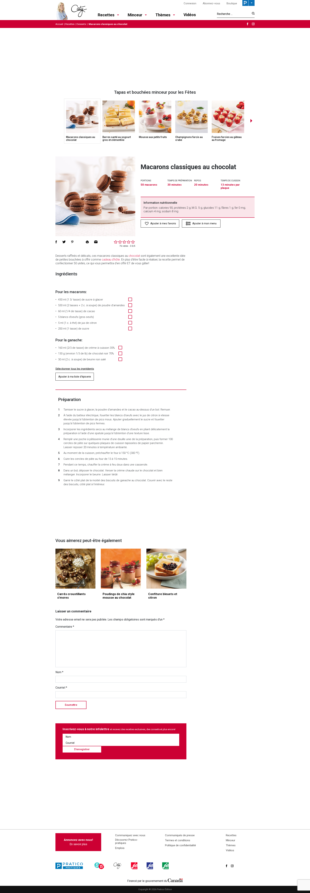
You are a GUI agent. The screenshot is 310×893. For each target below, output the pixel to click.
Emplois (120, 848)
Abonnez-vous (211, 3)
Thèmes (163, 15)
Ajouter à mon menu (204, 223)
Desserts (81, 24)
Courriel (61, 687)
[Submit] (252, 14)
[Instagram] (253, 24)
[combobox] (233, 13)
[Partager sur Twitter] (64, 241)
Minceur (135, 15)
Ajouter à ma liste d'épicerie (74, 376)
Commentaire (64, 626)
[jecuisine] (134, 865)
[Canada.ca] (175, 880)
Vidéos (190, 15)
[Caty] (118, 865)
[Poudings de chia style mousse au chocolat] (121, 569)
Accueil (59, 24)
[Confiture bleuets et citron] (166, 569)
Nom (59, 672)
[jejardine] (165, 865)
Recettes (106, 15)
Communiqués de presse (180, 835)
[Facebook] (247, 24)
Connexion (190, 3)
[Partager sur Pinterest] (72, 241)
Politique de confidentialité (180, 845)
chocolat (134, 255)
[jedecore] (150, 865)
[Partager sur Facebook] (56, 241)
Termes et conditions (177, 840)
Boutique (232, 3)
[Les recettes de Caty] (71, 10)
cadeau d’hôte (111, 259)
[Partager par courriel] (96, 241)
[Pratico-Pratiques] (70, 865)
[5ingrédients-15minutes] (99, 865)
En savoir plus (78, 842)
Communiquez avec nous (130, 835)
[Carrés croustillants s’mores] (75, 569)
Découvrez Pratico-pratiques (126, 841)
